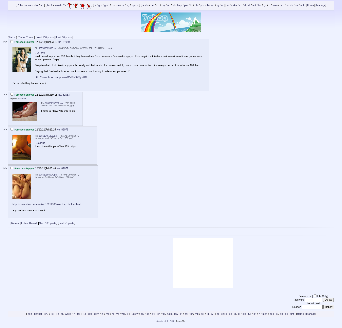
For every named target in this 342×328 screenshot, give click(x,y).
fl (51, 5)
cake (234, 5)
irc (42, 5)
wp (133, 5)
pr (201, 5)
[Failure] (79, 5)
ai (228, 5)
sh (291, 5)
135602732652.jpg (54, 103)
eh (168, 5)
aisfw (145, 5)
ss (296, 5)
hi (113, 5)
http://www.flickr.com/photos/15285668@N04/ (61, 77)
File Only (322, 296)
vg (127, 5)
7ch (19, 5)
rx (123, 5)
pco (282, 5)
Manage (320, 5)
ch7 (36, 5)
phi (196, 5)
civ (152, 5)
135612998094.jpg (48, 175)
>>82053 (40, 143)
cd (240, 5)
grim (106, 5)
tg (218, 5)
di (249, 5)
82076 (64, 129)
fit (174, 5)
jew (186, 5)
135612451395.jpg (48, 136)
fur (259, 5)
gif (265, 5)
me (118, 5)
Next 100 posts (45, 37)
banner (28, 5)
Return (12, 37)
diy (163, 5)
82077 (64, 168)
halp (179, 5)
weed (58, 5)
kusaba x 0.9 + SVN (165, 321)
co (158, 5)
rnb (207, 5)
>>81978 (40, 53)
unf (302, 5)
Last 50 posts (64, 37)
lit (191, 5)
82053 (66, 94)
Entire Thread (26, 37)
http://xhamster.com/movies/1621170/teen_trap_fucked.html (46, 204)
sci (212, 5)
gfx (100, 5)
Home (310, 5)
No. (60, 41)
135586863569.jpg (47, 48)
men (275, 5)
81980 (66, 41)
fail (79, 313)
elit (254, 5)
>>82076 (22, 98)
